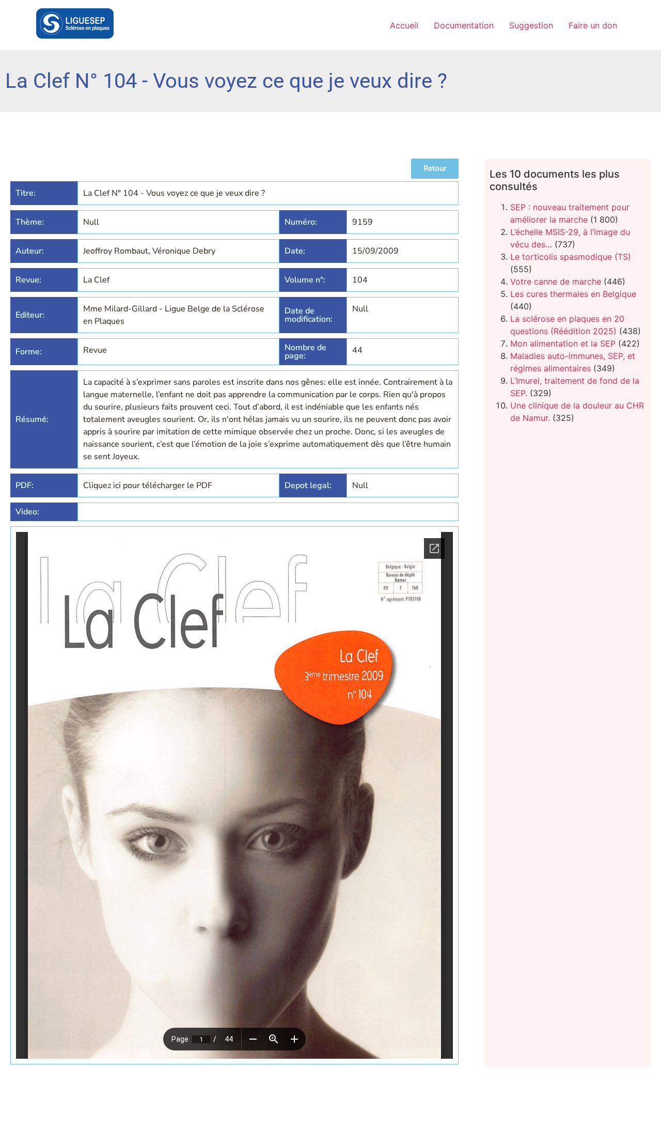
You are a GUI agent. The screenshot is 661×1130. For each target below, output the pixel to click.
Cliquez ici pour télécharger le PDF (147, 485)
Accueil (404, 25)
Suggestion (531, 25)
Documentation (464, 25)
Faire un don (593, 25)
